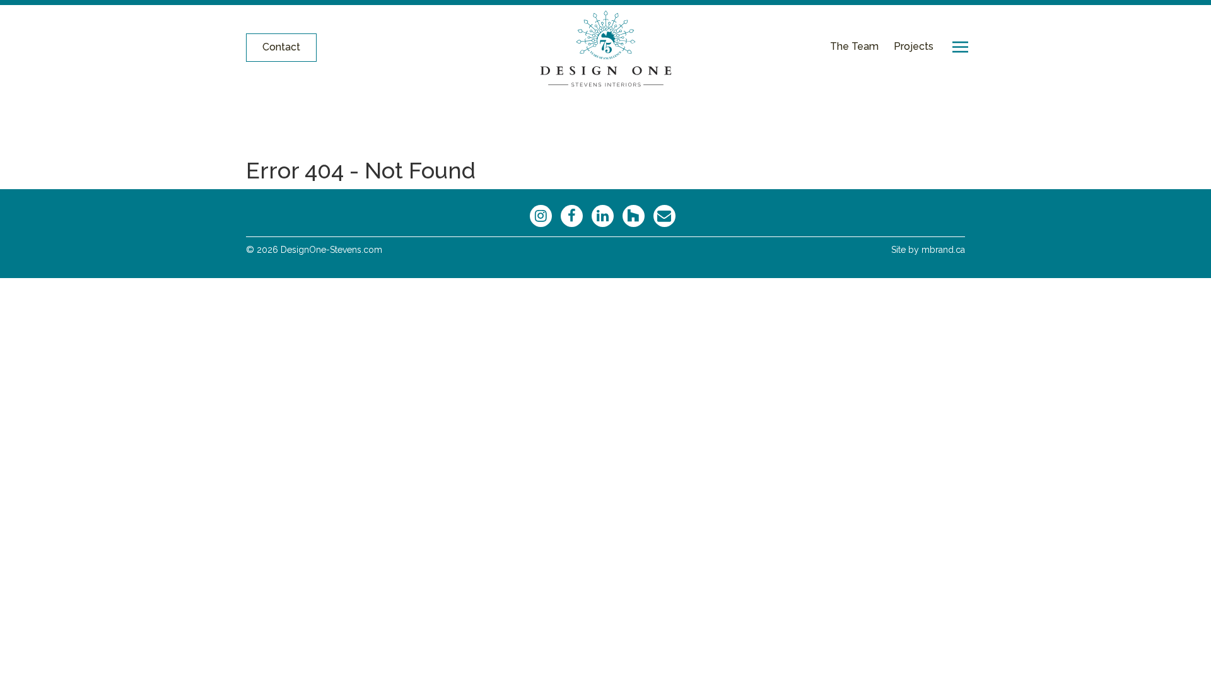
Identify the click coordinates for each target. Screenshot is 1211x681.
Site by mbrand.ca (928, 250)
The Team (854, 46)
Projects (913, 46)
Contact (281, 47)
